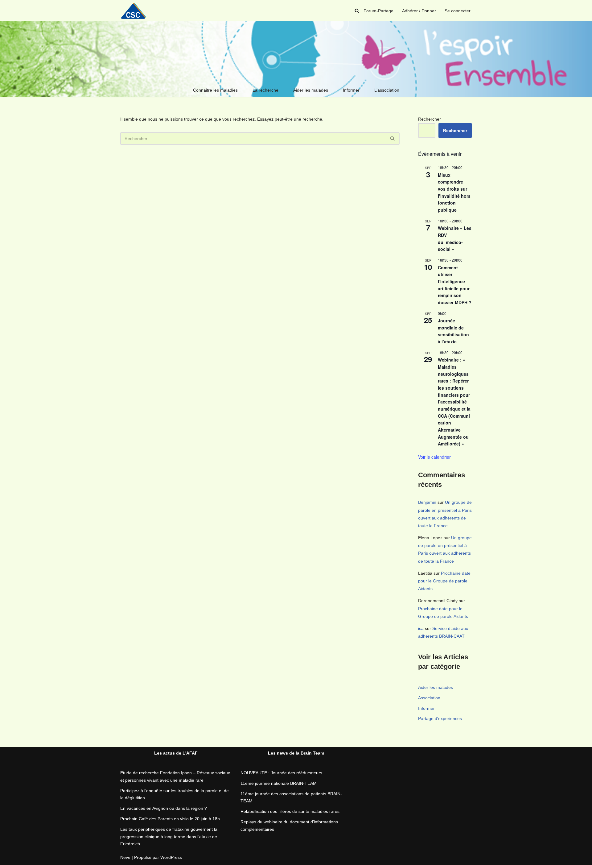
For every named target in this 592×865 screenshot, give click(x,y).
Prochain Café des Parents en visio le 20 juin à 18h (170, 818)
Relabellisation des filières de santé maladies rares (289, 811)
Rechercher (429, 119)
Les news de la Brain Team (296, 753)
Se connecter (458, 10)
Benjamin (427, 502)
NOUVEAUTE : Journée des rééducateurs (281, 772)
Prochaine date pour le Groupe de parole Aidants (444, 581)
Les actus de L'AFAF (176, 753)
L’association (386, 90)
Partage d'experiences (440, 718)
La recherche (265, 90)
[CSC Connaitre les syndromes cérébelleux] (135, 10)
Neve (125, 857)
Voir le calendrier (434, 457)
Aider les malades (310, 90)
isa (421, 628)
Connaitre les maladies (215, 90)
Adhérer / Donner (419, 10)
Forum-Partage (378, 10)
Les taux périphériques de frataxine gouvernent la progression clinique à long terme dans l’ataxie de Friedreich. (168, 836)
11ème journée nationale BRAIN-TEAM (278, 783)
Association (429, 697)
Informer (351, 90)
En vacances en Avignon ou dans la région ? (163, 808)
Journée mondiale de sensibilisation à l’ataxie (453, 331)
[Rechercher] (357, 10)
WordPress (171, 857)
